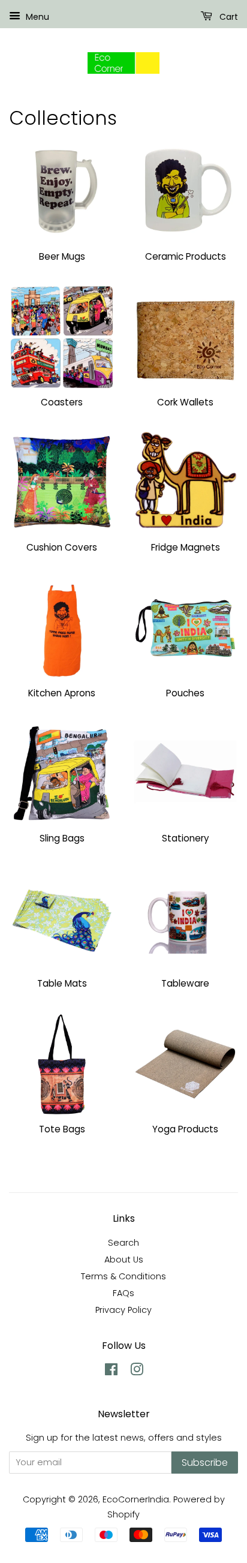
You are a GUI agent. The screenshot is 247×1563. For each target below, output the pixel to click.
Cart (227, 17)
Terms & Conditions (123, 1276)
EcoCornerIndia (136, 1499)
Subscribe (205, 1462)
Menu (36, 17)
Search (123, 1243)
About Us (123, 1260)
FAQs (123, 1293)
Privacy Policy (123, 1310)
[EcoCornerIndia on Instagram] (136, 1372)
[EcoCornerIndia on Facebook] (111, 1372)
